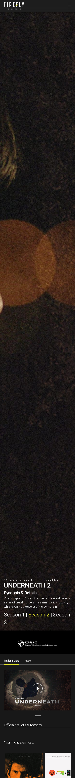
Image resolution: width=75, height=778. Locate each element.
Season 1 (14, 615)
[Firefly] (14, 6)
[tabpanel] (37, 690)
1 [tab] (38, 715)
